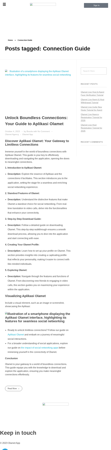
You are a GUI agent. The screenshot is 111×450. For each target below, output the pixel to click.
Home (10, 40)
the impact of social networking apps (39, 347)
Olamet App (27, 134)
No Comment (44, 131)
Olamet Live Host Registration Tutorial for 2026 (91, 128)
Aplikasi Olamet (16, 334)
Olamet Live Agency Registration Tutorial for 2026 (91, 117)
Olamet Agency (12, 134)
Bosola (30, 131)
